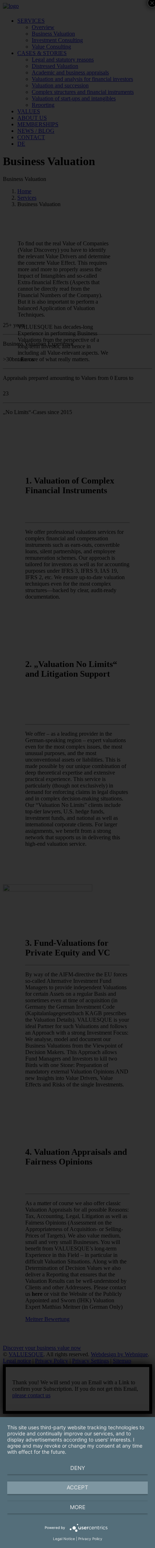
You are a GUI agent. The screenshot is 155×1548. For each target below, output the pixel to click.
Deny (77, 1468)
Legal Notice (64, 1538)
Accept (77, 1487)
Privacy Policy (90, 1538)
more (77, 1507)
